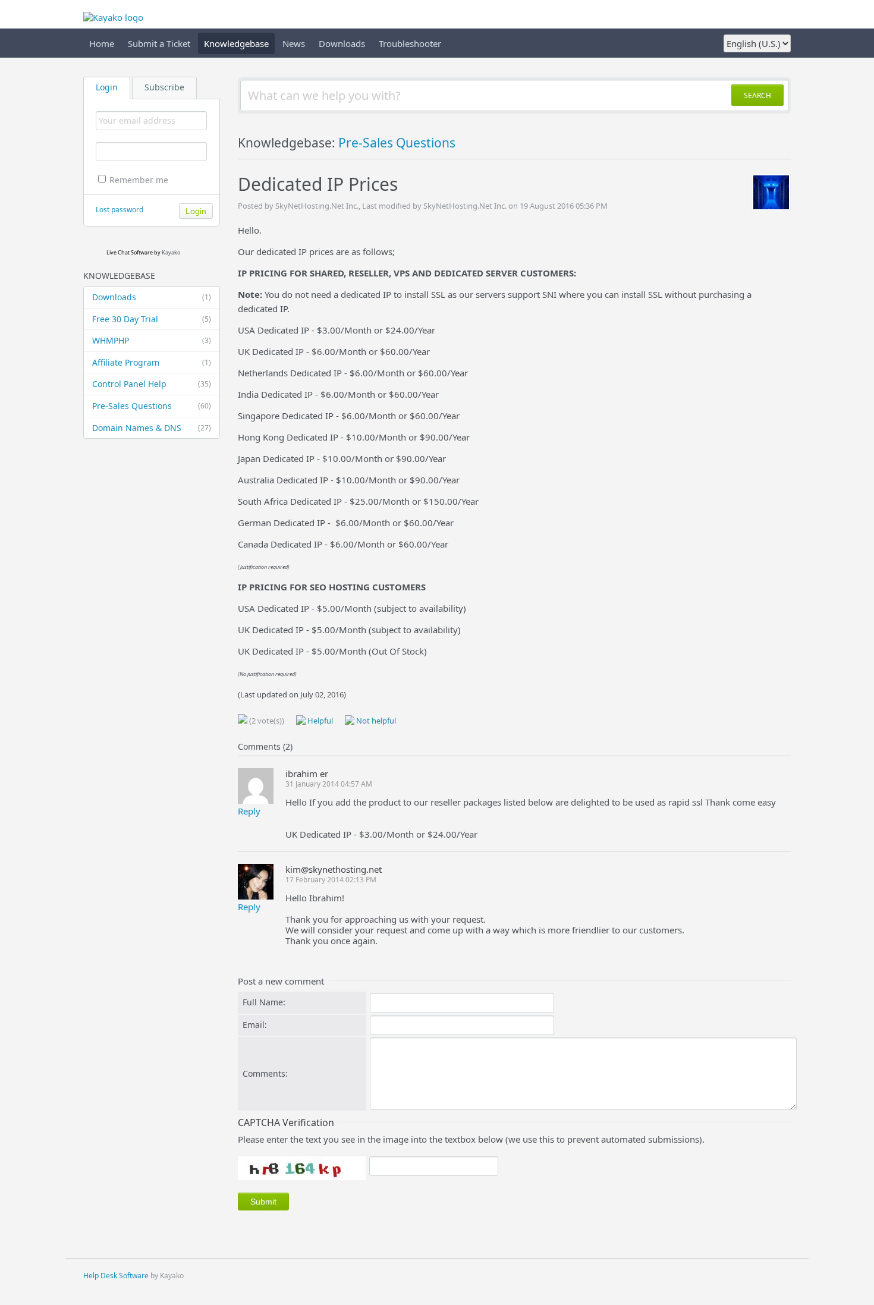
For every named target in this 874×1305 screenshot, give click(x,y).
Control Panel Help (151, 383)
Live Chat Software (129, 252)
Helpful (319, 720)
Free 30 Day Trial (151, 319)
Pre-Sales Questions (151, 405)
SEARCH (757, 95)
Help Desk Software (116, 1276)
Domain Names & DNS (151, 427)
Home (101, 43)
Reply (249, 811)
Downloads (342, 43)
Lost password (119, 210)
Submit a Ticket (159, 43)
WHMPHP (151, 340)
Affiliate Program (151, 362)
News (293, 43)
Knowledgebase (236, 43)
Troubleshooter (410, 43)
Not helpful (375, 720)
